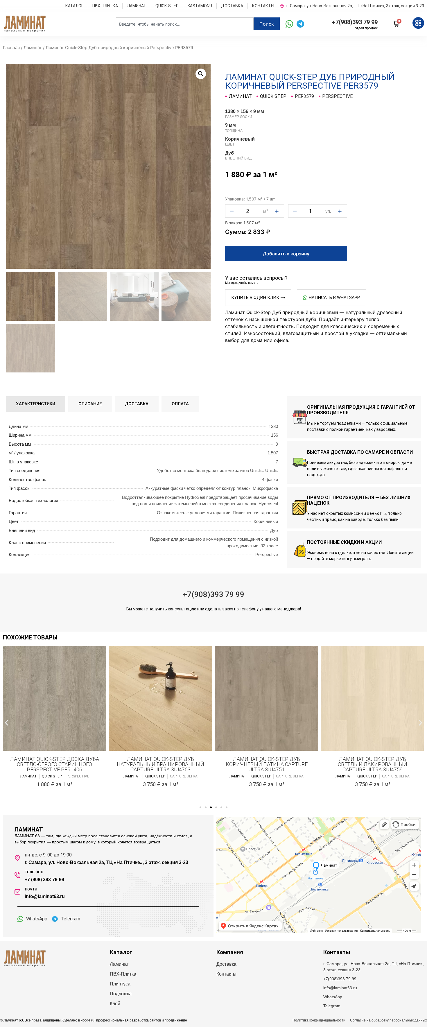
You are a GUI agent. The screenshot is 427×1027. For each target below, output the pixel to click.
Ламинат (33, 47)
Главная (11, 47)
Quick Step (273, 96)
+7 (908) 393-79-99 (44, 879)
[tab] (35, 404)
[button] (200, 74)
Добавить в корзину (286, 254)
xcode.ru (87, 1020)
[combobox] (185, 23)
